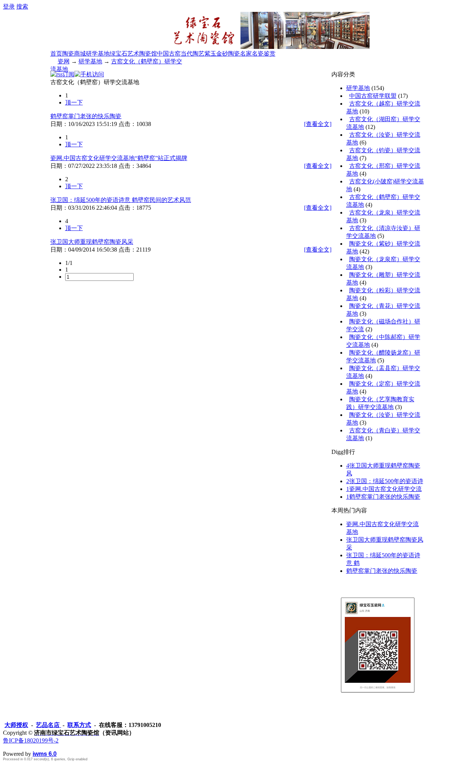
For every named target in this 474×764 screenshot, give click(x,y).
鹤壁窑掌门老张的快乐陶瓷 (85, 116)
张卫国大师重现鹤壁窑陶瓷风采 (91, 242)
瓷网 (64, 61)
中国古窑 (169, 53)
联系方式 (79, 725)
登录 (9, 6)
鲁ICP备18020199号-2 (31, 740)
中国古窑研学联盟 (373, 96)
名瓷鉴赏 (264, 53)
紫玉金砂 (216, 53)
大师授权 (16, 725)
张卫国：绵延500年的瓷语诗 (384, 481)
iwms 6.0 (45, 754)
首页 (56, 53)
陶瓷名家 (240, 53)
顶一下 (74, 102)
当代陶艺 (192, 53)
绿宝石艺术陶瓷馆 (133, 53)
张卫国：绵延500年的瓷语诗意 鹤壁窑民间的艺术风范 (120, 200)
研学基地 (98, 53)
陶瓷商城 (74, 53)
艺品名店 (48, 725)
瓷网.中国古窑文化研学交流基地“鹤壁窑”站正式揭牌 (118, 158)
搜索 (22, 6)
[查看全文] (317, 124)
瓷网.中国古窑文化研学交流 (384, 489)
